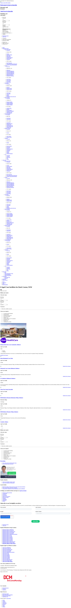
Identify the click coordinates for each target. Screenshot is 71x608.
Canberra (8, 156)
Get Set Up (4, 494)
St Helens (8, 150)
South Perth (8, 119)
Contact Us (4, 589)
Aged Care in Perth (5, 553)
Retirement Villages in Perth (7, 535)
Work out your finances (6, 496)
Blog (5, 272)
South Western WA (10, 126)
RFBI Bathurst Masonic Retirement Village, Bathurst (11, 397)
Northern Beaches (10, 57)
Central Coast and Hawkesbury (12, 64)
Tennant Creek (9, 137)
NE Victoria (9, 79)
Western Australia (7, 113)
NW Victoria (9, 80)
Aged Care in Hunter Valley (7, 560)
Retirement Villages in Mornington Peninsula (9, 534)
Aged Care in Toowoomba (6, 550)
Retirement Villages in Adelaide (7, 539)
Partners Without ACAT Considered (10, 318)
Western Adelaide (9, 104)
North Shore (9, 56)
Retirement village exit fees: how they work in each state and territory (13, 486)
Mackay (8, 95)
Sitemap (3, 606)
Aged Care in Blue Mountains (7, 559)
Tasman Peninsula (10, 153)
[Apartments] (6, 30)
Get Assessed (4, 495)
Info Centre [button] (4, 271)
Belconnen (8, 157)
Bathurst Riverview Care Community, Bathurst (10, 344)
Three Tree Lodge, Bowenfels (6, 389)
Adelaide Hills (9, 108)
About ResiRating (7, 274)
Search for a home (5, 497)
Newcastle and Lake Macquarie (12, 63)
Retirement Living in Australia (8, 5)
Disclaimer (4, 603)
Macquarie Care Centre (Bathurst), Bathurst (9, 368)
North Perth (8, 118)
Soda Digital (9, 598)
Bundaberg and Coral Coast (11, 96)
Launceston (8, 149)
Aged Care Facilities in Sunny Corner (8, 481)
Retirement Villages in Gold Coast (8, 530)
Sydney (8, 53)
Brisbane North (9, 88)
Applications (4, 499)
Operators (4, 498)
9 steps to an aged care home (7, 492)
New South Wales (7, 49)
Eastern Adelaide (9, 213)
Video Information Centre (9, 273)
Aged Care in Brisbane (6, 555)
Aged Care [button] (4, 160)
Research (6, 278)
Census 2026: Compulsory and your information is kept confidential (13, 488)
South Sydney (9, 58)
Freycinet (8, 259)
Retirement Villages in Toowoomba (8, 532)
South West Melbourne (10, 73)
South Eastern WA (10, 125)
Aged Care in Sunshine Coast (7, 549)
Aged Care (4, 36)
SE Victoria (8, 81)
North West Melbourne (10, 72)
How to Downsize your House (7, 594)
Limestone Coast (9, 223)
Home (3, 47)
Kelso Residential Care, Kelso (6, 358)
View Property (5, 355)
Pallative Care (6, 317)
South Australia (7, 97)
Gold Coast (8, 92)
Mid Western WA (9, 123)
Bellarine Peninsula (10, 74)
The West (8, 59)
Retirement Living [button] (5, 48)
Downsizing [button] (4, 276)
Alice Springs (9, 136)
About (3, 600)
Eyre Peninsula (9, 110)
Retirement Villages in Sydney (7, 538)
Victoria (6, 65)
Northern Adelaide (10, 102)
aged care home (23, 490)
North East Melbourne (10, 71)
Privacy (3, 604)
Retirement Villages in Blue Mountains (8, 541)
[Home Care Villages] (6, 31)
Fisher (8, 159)
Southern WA (9, 127)
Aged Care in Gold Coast (6, 548)
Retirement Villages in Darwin (7, 540)
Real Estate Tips (7, 277)
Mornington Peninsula (10, 75)
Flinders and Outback (10, 222)
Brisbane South (9, 89)
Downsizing (2, 461)
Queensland (6, 194)
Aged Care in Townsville (6, 551)
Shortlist (1, 355)
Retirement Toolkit (5, 593)
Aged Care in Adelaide (6, 557)
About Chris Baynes (8, 275)
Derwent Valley (9, 146)
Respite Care (6, 320)
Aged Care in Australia (6, 11)
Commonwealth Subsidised (8, 313)
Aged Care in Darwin (6, 558)
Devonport (8, 258)
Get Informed (4, 493)
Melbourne (8, 70)
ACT (5, 154)
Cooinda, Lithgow (4, 421)
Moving (3, 501)
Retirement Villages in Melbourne (8, 529)
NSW (3, 283)
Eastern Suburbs (9, 54)
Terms (3, 605)
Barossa (8, 109)
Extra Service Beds (7, 316)
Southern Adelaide (10, 103)
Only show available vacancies (7, 308)
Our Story (4, 588)
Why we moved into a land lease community (9, 487)
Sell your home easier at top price (7, 463)
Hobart (8, 142)
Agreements (4, 500)
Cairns (8, 94)
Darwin (8, 132)
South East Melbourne (10, 184)
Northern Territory (8, 128)
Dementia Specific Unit (7, 315)
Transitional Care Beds (7, 321)
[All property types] (6, 29)
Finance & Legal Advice (6, 595)
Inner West (8, 55)
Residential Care (6, 319)
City (7, 158)
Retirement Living (5, 35)
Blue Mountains (9, 174)
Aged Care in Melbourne (6, 547)
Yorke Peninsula (9, 112)
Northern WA (9, 124)
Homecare (4, 279)
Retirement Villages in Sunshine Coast (8, 531)
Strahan (8, 152)
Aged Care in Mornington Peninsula (8, 552)
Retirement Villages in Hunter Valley (8, 542)
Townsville (8, 93)
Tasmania (6, 138)
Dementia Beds (6, 314)
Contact (3, 601)
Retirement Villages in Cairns (7, 536)
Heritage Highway (10, 148)
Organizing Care (5, 596)
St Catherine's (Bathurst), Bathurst (7, 378)
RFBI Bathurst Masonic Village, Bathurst (9, 411)
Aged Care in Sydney (6, 556)
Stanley (8, 151)
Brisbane (8, 87)
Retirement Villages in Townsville (8, 533)
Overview (8, 50)
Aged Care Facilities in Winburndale (8, 482)
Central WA (9, 122)
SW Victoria (9, 82)
